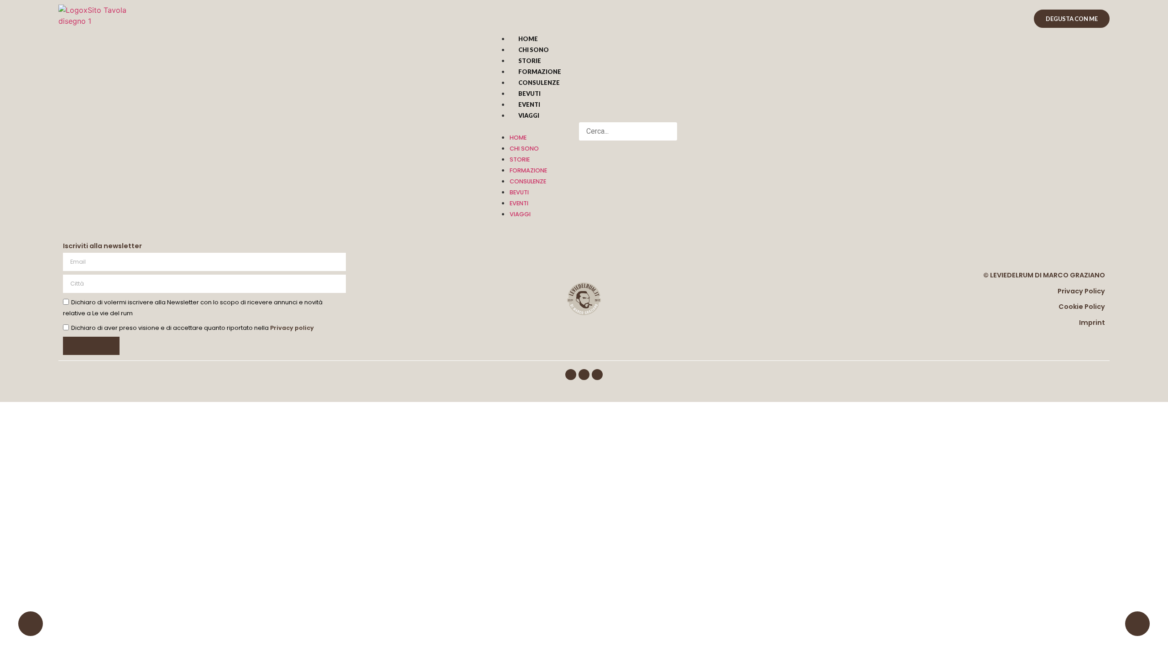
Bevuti (529, 93)
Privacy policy (292, 328)
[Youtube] (597, 374)
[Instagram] (584, 374)
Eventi (529, 104)
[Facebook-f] (570, 374)
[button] (530, 125)
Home (528, 38)
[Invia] (91, 346)
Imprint (1092, 322)
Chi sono (533, 49)
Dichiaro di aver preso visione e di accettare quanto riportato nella (192, 328)
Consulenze (539, 82)
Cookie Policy (1081, 306)
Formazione (539, 71)
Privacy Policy (1081, 291)
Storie (529, 60)
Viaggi (528, 115)
